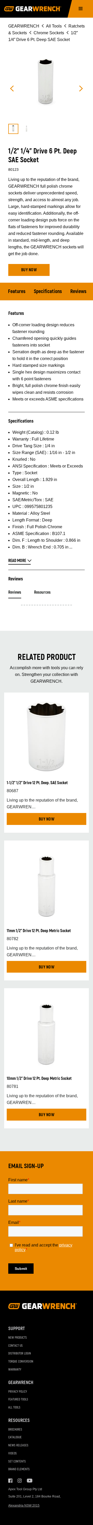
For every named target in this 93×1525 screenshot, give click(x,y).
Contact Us (15, 1346)
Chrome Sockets (49, 33)
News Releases (18, 1445)
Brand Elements (19, 1469)
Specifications (48, 291)
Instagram (20, 1481)
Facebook (10, 1481)
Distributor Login (19, 1353)
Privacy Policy (17, 1392)
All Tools (54, 26)
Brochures (15, 1430)
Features (17, 291)
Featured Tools (18, 1399)
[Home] (32, 8)
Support (16, 1329)
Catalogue (15, 1437)
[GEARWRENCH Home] (42, 1308)
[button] (29, 270)
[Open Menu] (80, 9)
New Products (17, 1338)
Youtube (29, 1481)
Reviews (78, 291)
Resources (42, 592)
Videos (12, 1453)
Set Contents (17, 1461)
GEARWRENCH (23, 26)
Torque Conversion (20, 1362)
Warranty (14, 1370)
